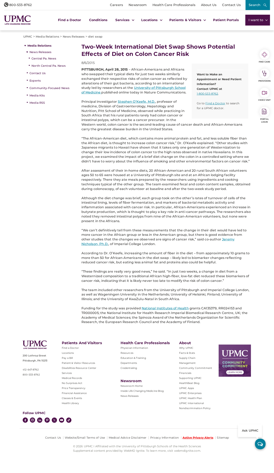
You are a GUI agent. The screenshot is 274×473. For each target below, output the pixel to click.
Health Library (70, 403)
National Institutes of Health (165, 308)
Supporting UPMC (190, 378)
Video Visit (264, 100)
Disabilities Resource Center (79, 367)
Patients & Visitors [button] (185, 20)
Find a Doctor (69, 20)
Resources (127, 352)
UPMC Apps (186, 388)
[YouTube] (61, 420)
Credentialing (129, 367)
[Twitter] (54, 420)
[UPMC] (17, 20)
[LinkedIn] (39, 420)
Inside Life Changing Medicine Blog (142, 390)
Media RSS (37, 103)
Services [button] (123, 20)
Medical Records (72, 378)
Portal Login (264, 120)
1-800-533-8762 (207, 93)
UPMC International (191, 403)
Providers (264, 81)
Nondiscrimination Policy (195, 408)
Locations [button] (150, 20)
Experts (35, 80)
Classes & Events (72, 398)
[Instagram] (32, 420)
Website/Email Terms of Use (85, 437)
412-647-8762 (31, 369)
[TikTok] (68, 420)
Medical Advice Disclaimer (128, 437)
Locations (68, 352)
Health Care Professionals (173, 5)
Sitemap (223, 437)
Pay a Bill (67, 357)
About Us (208, 5)
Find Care (264, 62)
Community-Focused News (49, 88)
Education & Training (133, 357)
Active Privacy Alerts (198, 437)
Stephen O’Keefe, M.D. (136, 102)
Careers (116, 5)
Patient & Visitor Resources (78, 362)
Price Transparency (73, 388)
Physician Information (134, 347)
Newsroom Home (132, 385)
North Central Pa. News (48, 66)
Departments (129, 362)
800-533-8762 (20, 5)
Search (254, 5)
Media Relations (39, 45)
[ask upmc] (260, 444)
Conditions (98, 20)
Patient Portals (226, 20)
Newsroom (138, 5)
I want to (256, 20)
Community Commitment (195, 367)
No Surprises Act (72, 383)
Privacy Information (164, 437)
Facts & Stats (187, 352)
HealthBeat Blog (189, 383)
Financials (185, 373)
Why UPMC (186, 347)
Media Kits (37, 95)
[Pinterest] (47, 420)
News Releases (40, 52)
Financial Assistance (74, 393)
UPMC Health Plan (190, 398)
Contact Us (231, 5)
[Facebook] (25, 420)
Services (67, 373)
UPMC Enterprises (190, 393)
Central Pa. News (43, 58)
